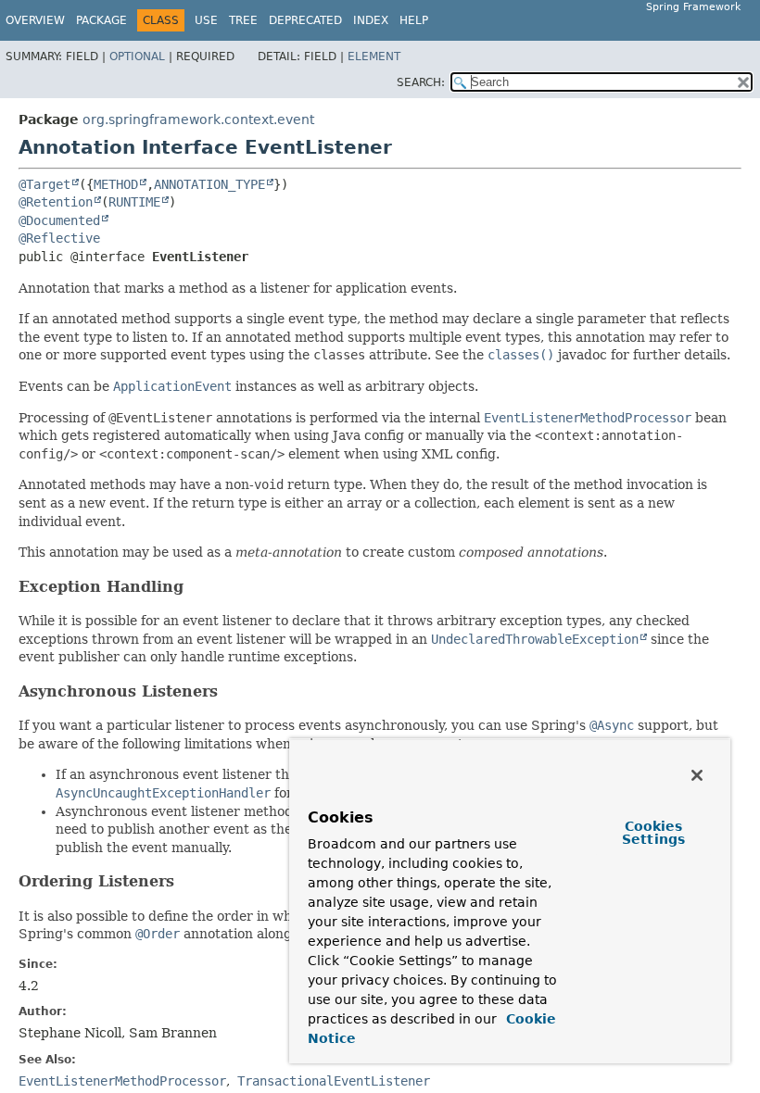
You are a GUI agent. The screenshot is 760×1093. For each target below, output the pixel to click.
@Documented (59, 220)
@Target (44, 184)
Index (370, 20)
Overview (35, 20)
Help (413, 20)
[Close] (697, 775)
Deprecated (305, 20)
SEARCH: (421, 82)
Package (101, 20)
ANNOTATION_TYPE (209, 184)
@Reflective (59, 238)
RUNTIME (134, 202)
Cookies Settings (653, 833)
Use (206, 20)
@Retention (56, 202)
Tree (243, 20)
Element (374, 56)
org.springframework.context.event (198, 119)
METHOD (116, 184)
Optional (137, 56)
